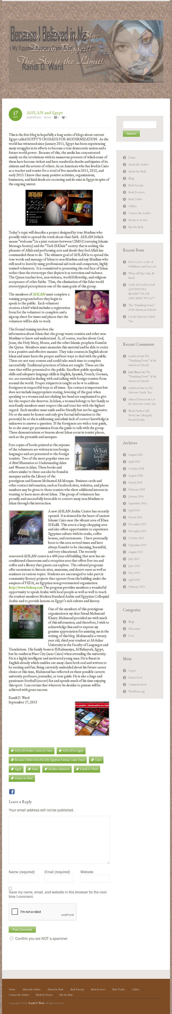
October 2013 (136, 538)
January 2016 (136, 496)
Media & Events (137, 220)
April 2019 (134, 462)
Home (131, 157)
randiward (34, 117)
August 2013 (135, 552)
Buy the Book (135, 227)
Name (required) (22, 872)
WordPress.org (136, 691)
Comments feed (137, 684)
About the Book (137, 171)
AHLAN (39, 294)
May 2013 (134, 573)
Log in (132, 670)
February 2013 (136, 587)
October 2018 (136, 468)
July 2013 (133, 559)
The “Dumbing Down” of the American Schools (142, 360)
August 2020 (135, 455)
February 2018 (136, 489)
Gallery (132, 206)
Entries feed (135, 677)
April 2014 (134, 510)
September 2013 (137, 545)
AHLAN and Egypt (45, 112)
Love (131, 635)
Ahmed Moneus (137, 399)
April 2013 (134, 580)
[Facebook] (12, 792)
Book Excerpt (135, 185)
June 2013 (134, 566)
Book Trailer (135, 199)
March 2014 (135, 517)
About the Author (138, 164)
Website (86, 872)
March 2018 (135, 482)
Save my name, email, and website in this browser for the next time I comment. (57, 894)
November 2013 (137, 531)
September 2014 (137, 503)
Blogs (47, 117)
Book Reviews (136, 192)
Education (134, 628)
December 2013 (137, 524)
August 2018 (135, 475)
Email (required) (57, 872)
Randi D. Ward (36, 1003)
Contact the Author (139, 213)
